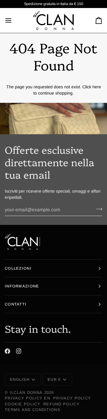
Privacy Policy (72, 398)
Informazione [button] (22, 286)
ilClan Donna (26, 392)
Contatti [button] (15, 304)
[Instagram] (18, 351)
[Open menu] (14, 20)
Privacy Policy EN (27, 398)
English (19, 379)
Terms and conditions (32, 409)
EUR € (54, 379)
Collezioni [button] (18, 268)
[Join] (97, 209)
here (96, 86)
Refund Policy (61, 404)
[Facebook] (7, 351)
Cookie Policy (22, 404)
